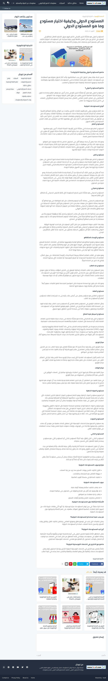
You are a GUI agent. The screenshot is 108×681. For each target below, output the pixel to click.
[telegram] (13, 667)
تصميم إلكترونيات (26, 81)
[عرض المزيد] (62, 564)
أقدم (39, 655)
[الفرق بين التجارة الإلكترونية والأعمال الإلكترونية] (95, 614)
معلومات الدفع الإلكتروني (47, 3)
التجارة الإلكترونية (87, 16)
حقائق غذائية (72, 3)
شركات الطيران (27, 92)
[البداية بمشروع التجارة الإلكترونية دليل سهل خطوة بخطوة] (47, 614)
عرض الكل (89, 572)
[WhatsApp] (75, 564)
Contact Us (5, 677)
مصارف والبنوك (26, 96)
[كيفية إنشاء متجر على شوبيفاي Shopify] (71, 585)
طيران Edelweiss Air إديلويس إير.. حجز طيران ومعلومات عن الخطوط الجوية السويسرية (26, 35)
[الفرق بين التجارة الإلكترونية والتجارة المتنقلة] (47, 585)
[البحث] (4, 3)
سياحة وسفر (10, 89)
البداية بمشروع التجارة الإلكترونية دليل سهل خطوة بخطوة (48, 627)
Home (82, 3)
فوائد (18, 92)
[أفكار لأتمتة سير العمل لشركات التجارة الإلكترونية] (71, 614)
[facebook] (27, 667)
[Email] (66, 564)
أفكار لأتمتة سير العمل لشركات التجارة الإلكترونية (72, 627)
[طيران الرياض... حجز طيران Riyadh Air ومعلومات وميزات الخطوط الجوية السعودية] (10, 25)
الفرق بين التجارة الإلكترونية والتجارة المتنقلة (48, 598)
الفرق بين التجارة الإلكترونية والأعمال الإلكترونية (95, 627)
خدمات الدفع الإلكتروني (24, 89)
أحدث (103, 655)
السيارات (62, 3)
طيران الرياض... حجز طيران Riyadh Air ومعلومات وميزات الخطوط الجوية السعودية (11, 35)
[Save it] (40, 31)
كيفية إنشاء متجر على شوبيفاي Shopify (73, 598)
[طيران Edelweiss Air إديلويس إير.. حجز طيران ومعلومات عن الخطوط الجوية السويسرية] (25, 25)
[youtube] (18, 667)
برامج (8, 78)
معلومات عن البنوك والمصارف (25, 3)
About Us (25, 677)
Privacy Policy (15, 677)
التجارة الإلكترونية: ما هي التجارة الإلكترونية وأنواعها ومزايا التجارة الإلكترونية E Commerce (96, 598)
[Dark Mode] (13, 3)
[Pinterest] (70, 564)
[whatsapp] (4, 667)
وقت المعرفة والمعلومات (23, 99)
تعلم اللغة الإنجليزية (12, 81)
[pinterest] (8, 667)
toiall (104, 677)
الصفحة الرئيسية (99, 16)
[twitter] (22, 667)
